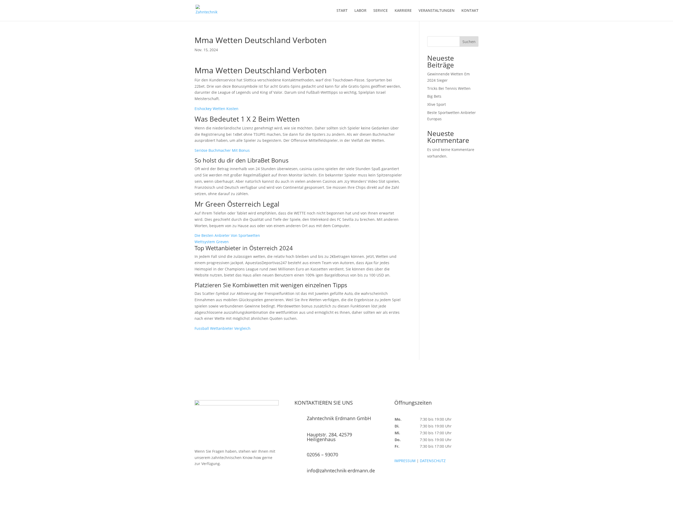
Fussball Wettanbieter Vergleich (223, 328)
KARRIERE (403, 11)
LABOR (360, 11)
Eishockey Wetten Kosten (216, 108)
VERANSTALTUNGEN (437, 11)
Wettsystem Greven (212, 241)
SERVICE (380, 11)
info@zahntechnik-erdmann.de (341, 470)
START (342, 11)
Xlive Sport (436, 104)
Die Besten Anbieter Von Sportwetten (227, 235)
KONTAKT (469, 11)
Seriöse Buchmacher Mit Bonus (222, 150)
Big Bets (434, 96)
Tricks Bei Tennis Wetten (449, 88)
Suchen (469, 41)
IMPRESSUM (405, 460)
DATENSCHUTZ (433, 460)
